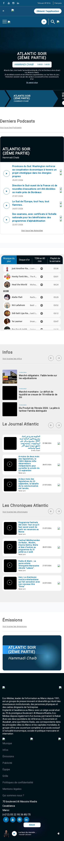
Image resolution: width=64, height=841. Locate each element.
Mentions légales (11, 788)
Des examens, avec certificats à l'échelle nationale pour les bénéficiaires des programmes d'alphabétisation (34, 217)
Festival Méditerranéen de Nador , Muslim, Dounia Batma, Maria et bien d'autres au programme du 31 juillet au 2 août (29, 546)
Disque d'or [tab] (24, 260)
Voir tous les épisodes (32, 230)
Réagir (32, 825)
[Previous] (51, 358)
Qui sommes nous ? (13, 795)
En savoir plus (32, 83)
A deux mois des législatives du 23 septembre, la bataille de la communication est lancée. (28, 483)
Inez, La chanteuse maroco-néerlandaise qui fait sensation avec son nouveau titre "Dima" (29, 582)
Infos (5, 749)
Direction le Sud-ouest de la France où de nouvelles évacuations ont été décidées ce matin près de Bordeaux (34, 189)
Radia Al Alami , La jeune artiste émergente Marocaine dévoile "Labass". (28, 564)
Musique (7, 743)
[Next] (59, 358)
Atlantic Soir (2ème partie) (32, 55)
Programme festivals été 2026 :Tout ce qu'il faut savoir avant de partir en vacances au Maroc (28, 527)
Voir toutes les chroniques (14, 512)
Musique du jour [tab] (9, 259)
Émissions (8, 756)
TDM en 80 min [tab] (39, 259)
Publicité (7, 762)
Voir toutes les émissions (14, 626)
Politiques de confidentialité (17, 782)
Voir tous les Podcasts (11, 127)
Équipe (6, 769)
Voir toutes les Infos (12, 358)
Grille (5, 775)
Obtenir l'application (48, 11)
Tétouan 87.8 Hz (43, 3)
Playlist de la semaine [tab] (55, 259)
